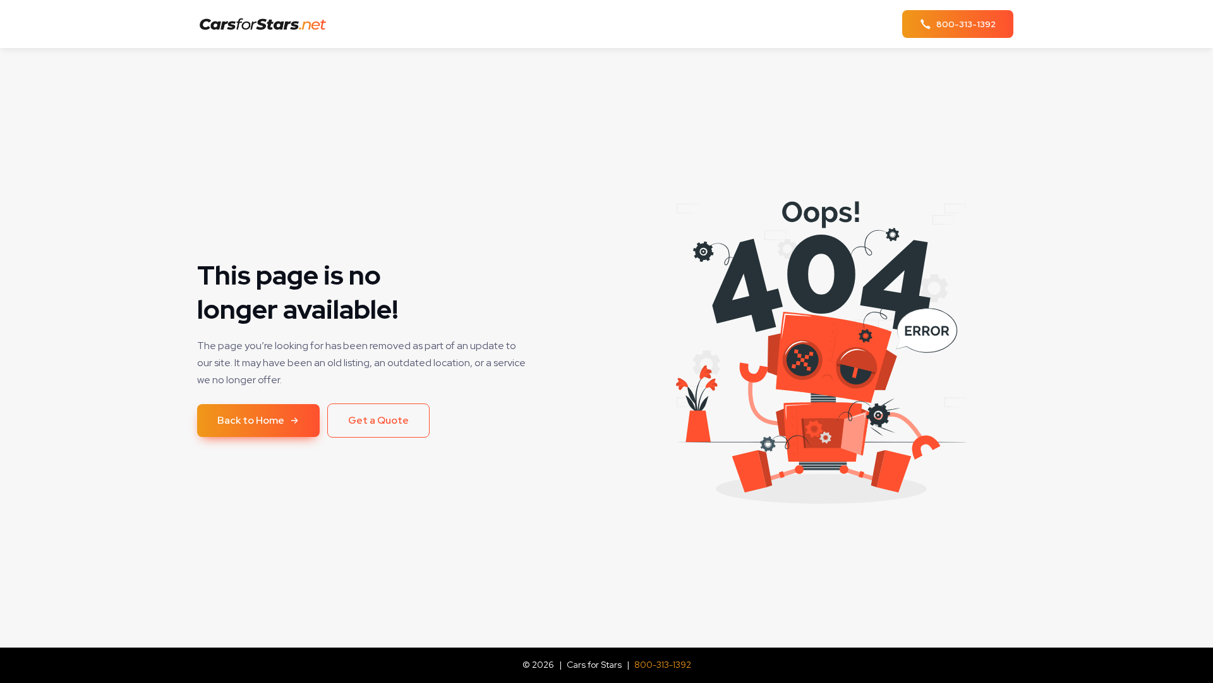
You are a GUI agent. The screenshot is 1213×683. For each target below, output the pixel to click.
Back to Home (250, 420)
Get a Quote (378, 420)
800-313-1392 (662, 664)
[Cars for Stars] (267, 24)
